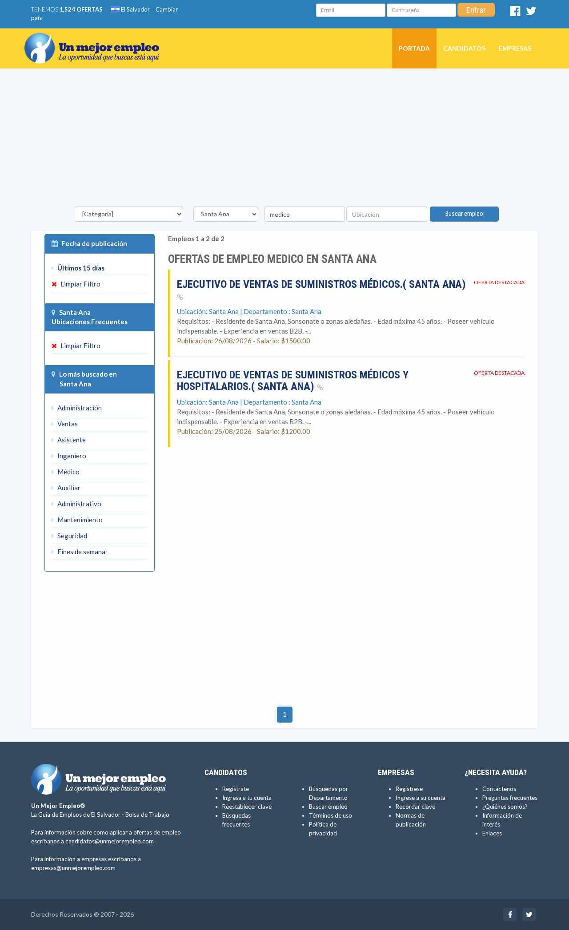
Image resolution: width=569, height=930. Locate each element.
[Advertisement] (284, 140)
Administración (79, 408)
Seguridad (71, 536)
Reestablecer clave (247, 806)
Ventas (67, 424)
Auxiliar (68, 488)
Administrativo (78, 504)
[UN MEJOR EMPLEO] (95, 39)
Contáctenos (499, 788)
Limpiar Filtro (79, 284)
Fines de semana (80, 552)
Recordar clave (415, 806)
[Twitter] (531, 12)
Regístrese (409, 788)
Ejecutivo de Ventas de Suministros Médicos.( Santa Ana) (321, 284)
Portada (414, 48)
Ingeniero (71, 456)
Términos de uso (330, 815)
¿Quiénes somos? (505, 806)
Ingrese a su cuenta (420, 797)
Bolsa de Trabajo (147, 814)
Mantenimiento (79, 520)
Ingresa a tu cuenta (247, 797)
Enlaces (492, 833)
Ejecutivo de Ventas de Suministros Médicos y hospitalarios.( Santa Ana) (293, 381)
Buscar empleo (464, 213)
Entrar (476, 10)
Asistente (71, 440)
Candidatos (464, 48)
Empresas (515, 48)
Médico (68, 472)
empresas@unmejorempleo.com (73, 867)
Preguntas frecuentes (509, 797)
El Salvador (135, 9)
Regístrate (235, 788)
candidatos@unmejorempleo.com (109, 841)
